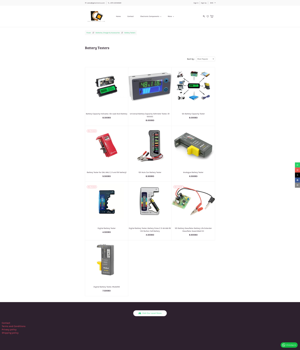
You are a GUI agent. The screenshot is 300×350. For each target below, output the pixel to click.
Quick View (107, 95)
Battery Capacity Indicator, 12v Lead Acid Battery (106, 114)
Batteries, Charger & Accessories (108, 33)
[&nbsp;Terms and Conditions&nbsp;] (27, 326)
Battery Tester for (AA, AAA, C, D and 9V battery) (106, 172)
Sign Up (203, 3)
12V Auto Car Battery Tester (150, 172)
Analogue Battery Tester (193, 172)
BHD (211, 3)
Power (88, 33)
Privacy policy (9, 329)
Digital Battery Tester (107, 228)
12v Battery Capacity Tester (193, 114)
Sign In (196, 3)
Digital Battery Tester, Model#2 (107, 287)
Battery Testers (129, 33)
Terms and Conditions (14, 326)
